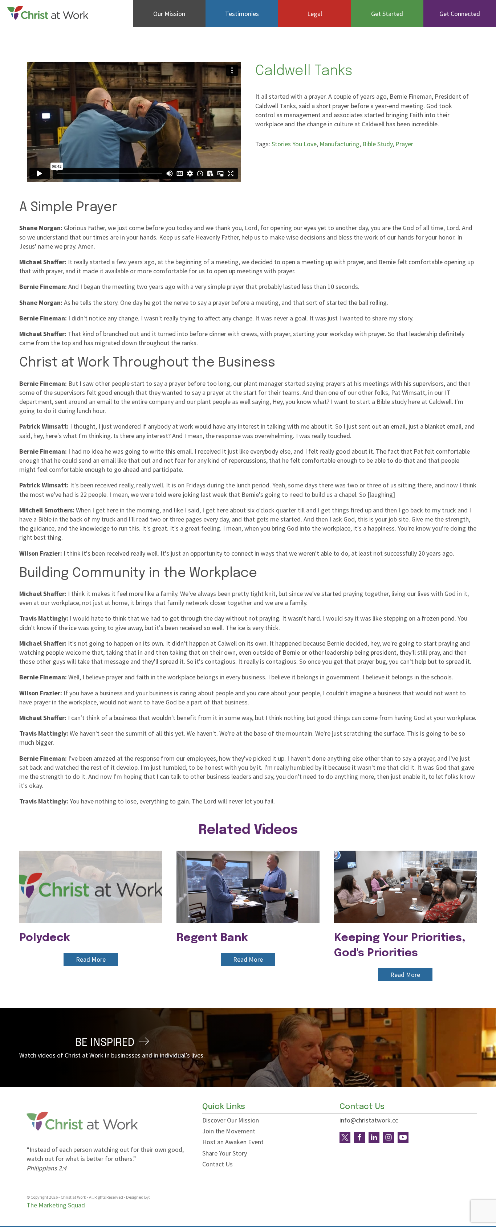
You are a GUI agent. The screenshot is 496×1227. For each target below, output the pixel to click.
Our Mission (169, 13)
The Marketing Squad (56, 1205)
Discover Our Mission (230, 1120)
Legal (314, 13)
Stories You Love (294, 144)
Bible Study (377, 144)
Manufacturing (339, 144)
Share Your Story (224, 1153)
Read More (91, 959)
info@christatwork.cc (369, 1120)
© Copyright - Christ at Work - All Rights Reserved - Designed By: (89, 1197)
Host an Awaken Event (233, 1142)
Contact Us (217, 1164)
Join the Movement (228, 1131)
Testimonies (242, 13)
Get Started (387, 13)
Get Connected (459, 13)
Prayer (404, 144)
